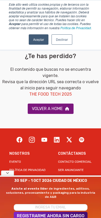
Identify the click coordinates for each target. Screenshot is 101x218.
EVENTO (15, 162)
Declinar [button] (62, 39)
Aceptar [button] (38, 39)
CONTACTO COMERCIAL (75, 162)
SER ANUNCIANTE (71, 170)
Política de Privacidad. (76, 28)
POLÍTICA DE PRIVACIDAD (27, 170)
